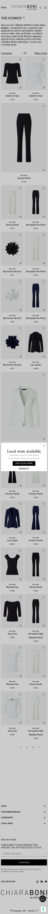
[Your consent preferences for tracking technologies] (43, 909)
